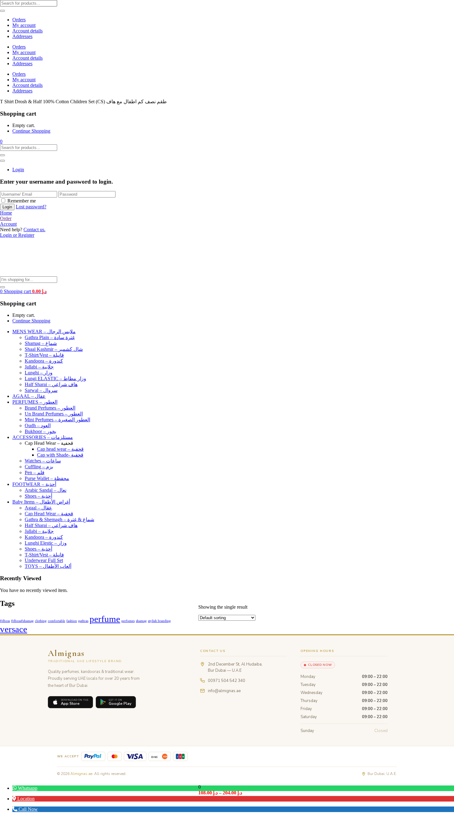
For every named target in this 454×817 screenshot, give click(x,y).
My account (24, 25)
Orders (19, 19)
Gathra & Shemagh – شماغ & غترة (59, 519)
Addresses (22, 36)
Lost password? (31, 206)
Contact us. (34, 229)
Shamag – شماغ (41, 343)
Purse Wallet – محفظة (47, 478)
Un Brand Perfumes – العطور (54, 413)
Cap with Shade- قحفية (60, 454)
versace (13, 629)
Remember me (21, 200)
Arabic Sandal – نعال (45, 490)
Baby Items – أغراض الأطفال (41, 501)
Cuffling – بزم (39, 466)
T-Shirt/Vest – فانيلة (44, 355)
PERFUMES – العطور (34, 402)
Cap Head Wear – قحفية (49, 513)
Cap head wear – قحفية (60, 449)
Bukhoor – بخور (40, 431)
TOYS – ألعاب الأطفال (48, 566)
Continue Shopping (31, 131)
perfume (105, 619)
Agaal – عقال (38, 507)
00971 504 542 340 (226, 680)
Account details (27, 30)
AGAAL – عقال (29, 396)
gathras (83, 621)
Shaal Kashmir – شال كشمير (54, 349)
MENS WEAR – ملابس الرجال (44, 331)
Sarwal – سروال (41, 390)
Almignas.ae (81, 773)
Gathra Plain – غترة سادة (50, 337)
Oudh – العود (38, 425)
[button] (1, 141)
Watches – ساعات (43, 460)
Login (18, 169)
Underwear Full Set (44, 560)
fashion (71, 621)
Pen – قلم (34, 472)
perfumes (128, 621)
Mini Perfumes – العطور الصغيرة (57, 419)
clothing (41, 621)
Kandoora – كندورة (44, 361)
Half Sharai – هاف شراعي (51, 384)
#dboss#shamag (22, 621)
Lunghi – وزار (39, 372)
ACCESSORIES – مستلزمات (42, 437)
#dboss (5, 621)
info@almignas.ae (224, 691)
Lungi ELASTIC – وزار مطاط (55, 378)
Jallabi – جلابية (39, 366)
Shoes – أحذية (38, 496)
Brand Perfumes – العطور (50, 408)
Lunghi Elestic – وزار (46, 543)
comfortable (56, 621)
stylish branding (159, 621)
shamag (141, 621)
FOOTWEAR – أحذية (34, 484)
